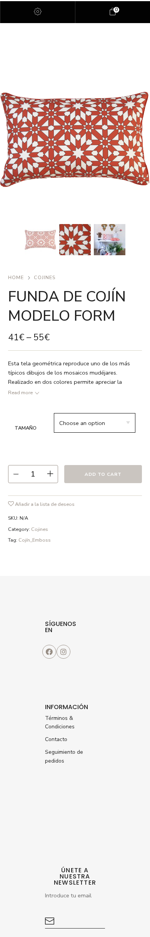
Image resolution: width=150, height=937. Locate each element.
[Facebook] (49, 652)
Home (16, 277)
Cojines (44, 277)
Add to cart (103, 474)
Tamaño (26, 428)
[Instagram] (63, 652)
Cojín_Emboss (34, 540)
